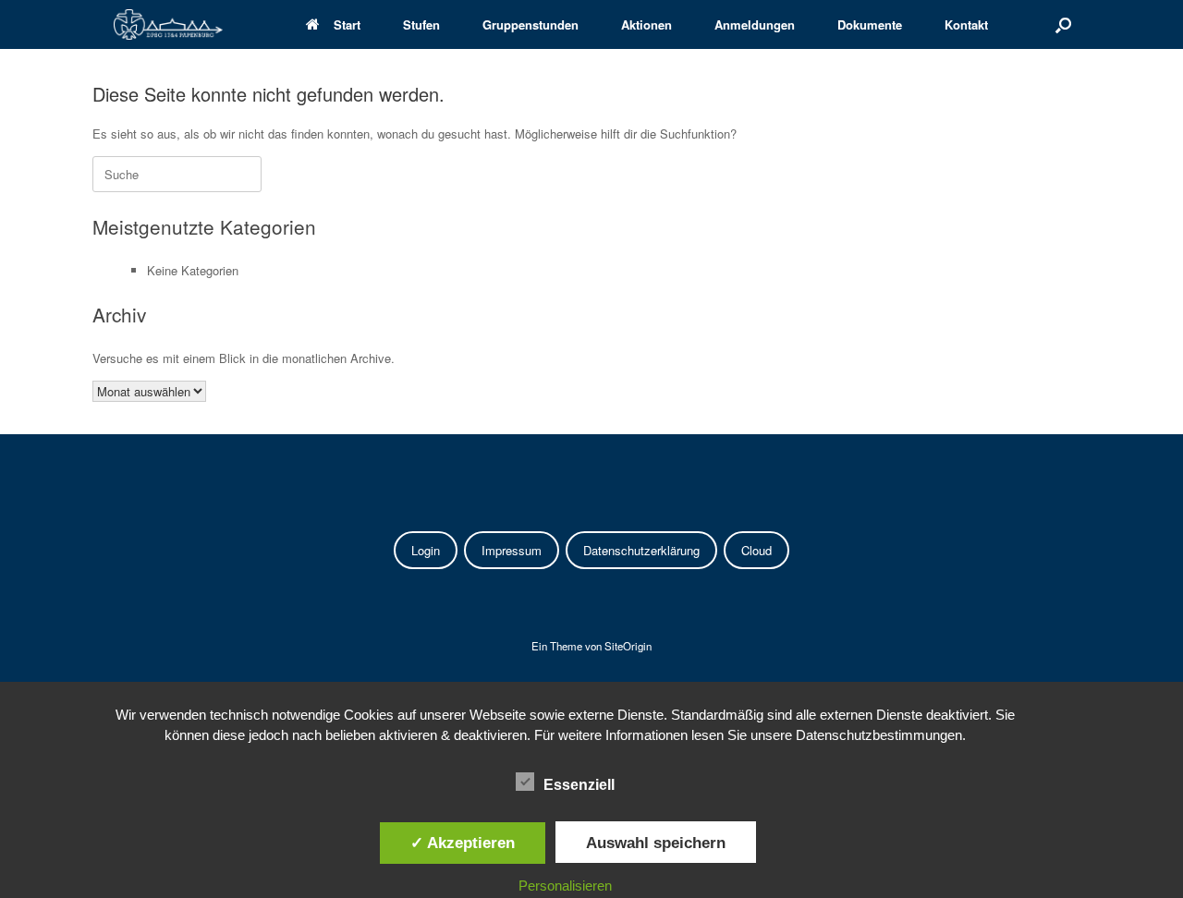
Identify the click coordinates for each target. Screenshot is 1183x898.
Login (425, 550)
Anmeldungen (754, 24)
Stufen (421, 24)
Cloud (756, 550)
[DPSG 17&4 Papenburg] (168, 24)
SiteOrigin (628, 645)
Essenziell (579, 785)
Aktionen (646, 24)
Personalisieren (565, 885)
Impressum (512, 550)
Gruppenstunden (530, 24)
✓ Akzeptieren (462, 842)
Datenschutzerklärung (641, 550)
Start (347, 24)
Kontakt (966, 24)
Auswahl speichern (656, 842)
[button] (1063, 24)
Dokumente (869, 24)
